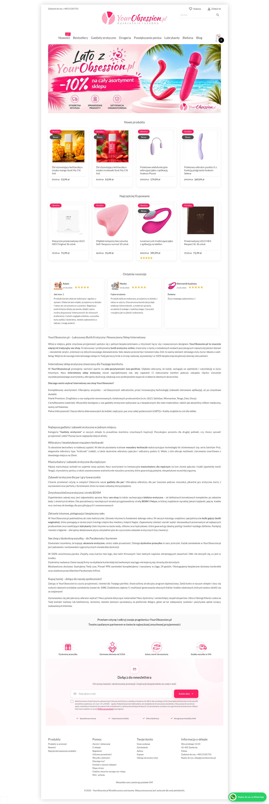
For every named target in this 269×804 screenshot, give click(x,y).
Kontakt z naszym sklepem (104, 764)
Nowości (52, 747)
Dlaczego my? (98, 761)
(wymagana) (136, 705)
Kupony (140, 754)
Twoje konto (145, 739)
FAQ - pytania (98, 775)
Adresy (140, 751)
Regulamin (97, 751)
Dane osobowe (143, 744)
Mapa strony (98, 768)
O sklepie (96, 747)
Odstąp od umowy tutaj (147, 758)
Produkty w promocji (57, 744)
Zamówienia (142, 747)
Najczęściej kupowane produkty (62, 751)
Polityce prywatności (106, 709)
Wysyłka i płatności (101, 758)
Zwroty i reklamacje (101, 744)
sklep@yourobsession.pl (205, 758)
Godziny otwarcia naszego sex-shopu (108, 771)
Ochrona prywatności (101, 754)
